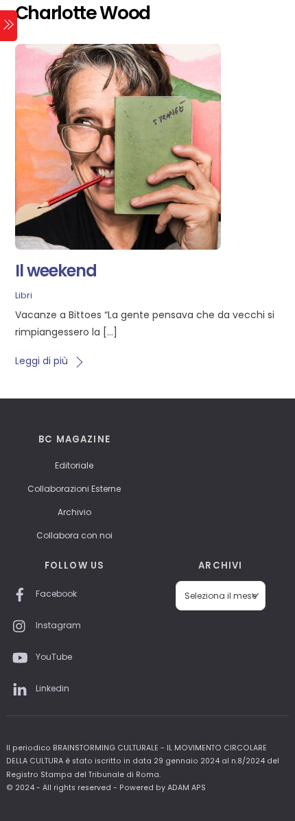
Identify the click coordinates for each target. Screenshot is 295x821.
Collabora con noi (74, 535)
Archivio (74, 512)
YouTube (53, 657)
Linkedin (51, 688)
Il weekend (56, 270)
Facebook (55, 593)
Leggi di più (41, 361)
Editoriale (74, 465)
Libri (23, 295)
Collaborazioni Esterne (74, 489)
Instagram (57, 625)
